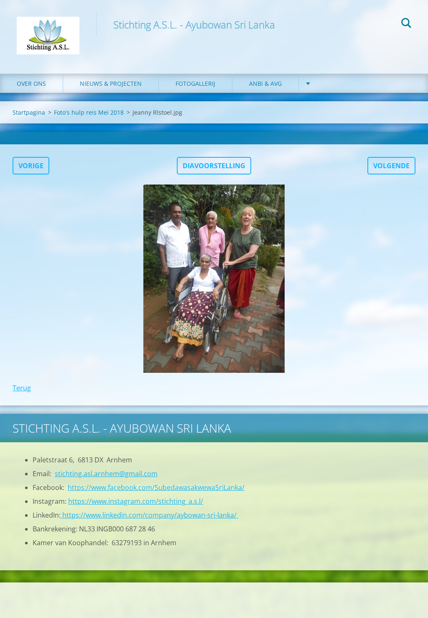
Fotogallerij (195, 83)
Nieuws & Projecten (111, 83)
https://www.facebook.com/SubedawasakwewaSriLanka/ (156, 487)
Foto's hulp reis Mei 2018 (89, 112)
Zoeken (406, 24)
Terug (22, 387)
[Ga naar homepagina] (48, 28)
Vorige (30, 165)
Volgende (391, 165)
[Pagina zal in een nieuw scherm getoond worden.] (214, 279)
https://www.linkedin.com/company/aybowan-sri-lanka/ (149, 515)
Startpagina (29, 112)
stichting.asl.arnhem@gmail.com (106, 473)
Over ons (31, 83)
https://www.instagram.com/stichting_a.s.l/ (135, 501)
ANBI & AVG (265, 83)
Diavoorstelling (214, 165)
